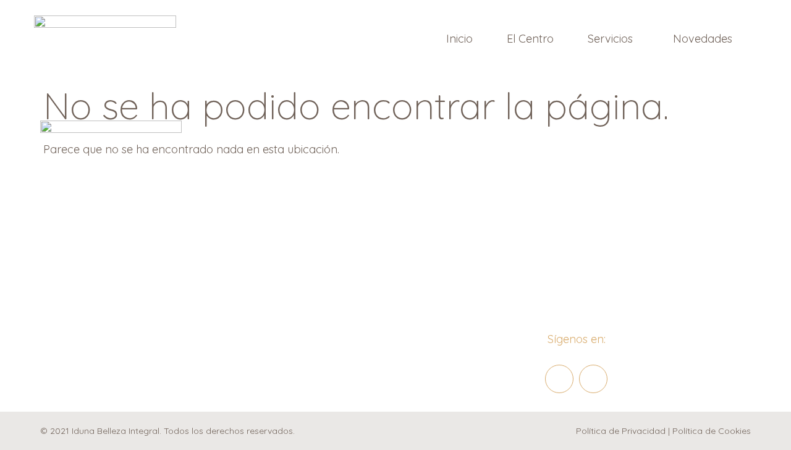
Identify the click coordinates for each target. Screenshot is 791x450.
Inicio (459, 39)
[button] (613, 39)
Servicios (610, 39)
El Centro (530, 39)
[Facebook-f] (559, 379)
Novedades (702, 39)
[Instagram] (593, 379)
